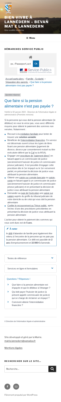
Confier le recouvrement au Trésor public (27, 205)
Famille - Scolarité (35, 79)
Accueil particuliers (14, 79)
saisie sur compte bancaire (32, 177)
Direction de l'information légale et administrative (25, 321)
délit (10, 233)
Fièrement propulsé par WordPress (20, 395)
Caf (32, 152)
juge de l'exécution (30, 193)
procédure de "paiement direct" (35, 155)
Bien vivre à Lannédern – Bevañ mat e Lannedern (26, 21)
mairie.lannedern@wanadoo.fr (20, 341)
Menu (32, 38)
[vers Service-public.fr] (35, 71)
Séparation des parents (16, 82)
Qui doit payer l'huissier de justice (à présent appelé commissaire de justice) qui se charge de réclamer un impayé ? (31, 295)
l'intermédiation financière (33, 140)
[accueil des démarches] (30, 57)
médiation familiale (29, 134)
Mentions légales (13, 348)
